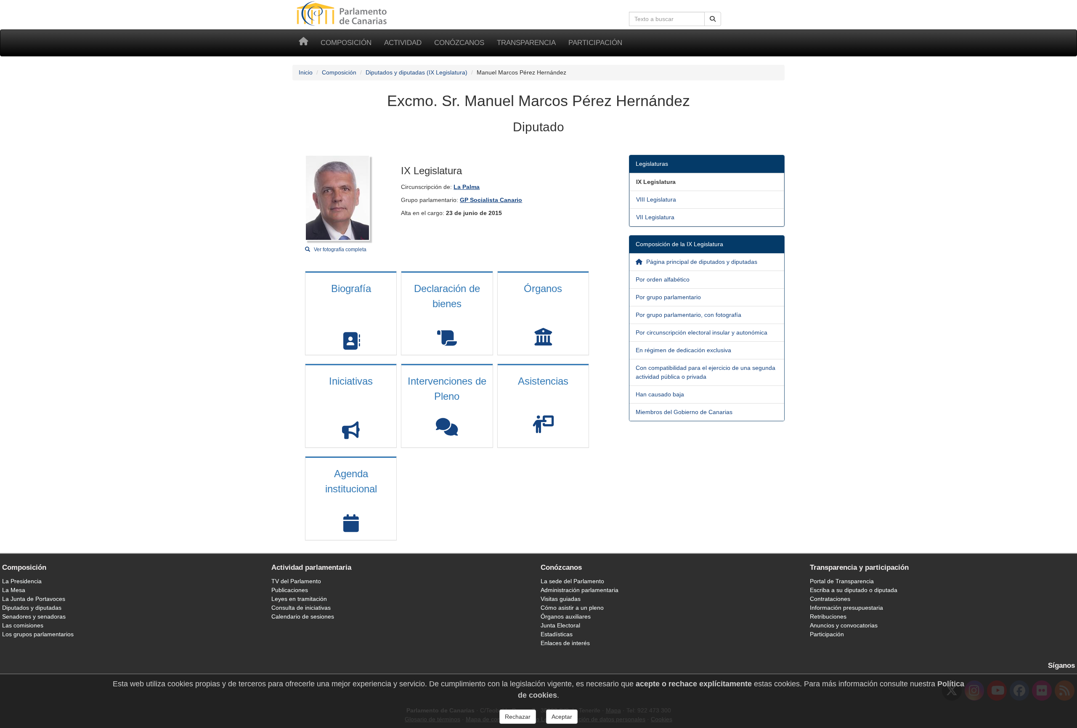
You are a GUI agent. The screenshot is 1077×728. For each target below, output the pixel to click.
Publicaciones (289, 590)
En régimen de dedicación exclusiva (683, 350)
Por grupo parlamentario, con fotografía (688, 314)
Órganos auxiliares (566, 616)
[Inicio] (303, 43)
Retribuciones (828, 616)
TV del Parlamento (296, 581)
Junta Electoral (560, 625)
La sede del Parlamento (572, 581)
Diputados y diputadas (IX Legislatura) (416, 72)
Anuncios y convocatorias (844, 625)
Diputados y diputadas (31, 607)
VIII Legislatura (656, 199)
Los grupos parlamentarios (38, 634)
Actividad (403, 43)
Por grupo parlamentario (668, 297)
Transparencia (526, 43)
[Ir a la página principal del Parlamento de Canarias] (342, 13)
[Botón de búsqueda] (712, 19)
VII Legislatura (655, 217)
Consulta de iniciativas (301, 607)
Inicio (306, 72)
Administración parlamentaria (579, 590)
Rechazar (518, 716)
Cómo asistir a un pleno (572, 607)
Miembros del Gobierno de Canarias (684, 412)
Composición (346, 43)
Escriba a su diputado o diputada (853, 590)
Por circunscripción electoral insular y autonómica (701, 332)
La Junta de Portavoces (33, 598)
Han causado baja (660, 394)
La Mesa (13, 590)
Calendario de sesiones (302, 616)
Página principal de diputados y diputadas (701, 261)
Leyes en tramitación (299, 598)
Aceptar (562, 716)
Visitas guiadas (561, 598)
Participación (595, 43)
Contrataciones (830, 598)
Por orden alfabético (663, 279)
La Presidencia (22, 581)
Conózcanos (459, 43)
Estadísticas (557, 634)
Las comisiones (22, 625)
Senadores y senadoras (34, 616)
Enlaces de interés (565, 643)
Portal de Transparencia (842, 581)
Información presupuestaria (846, 607)
